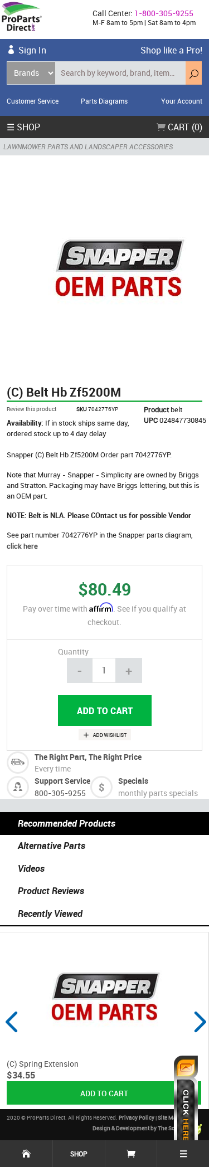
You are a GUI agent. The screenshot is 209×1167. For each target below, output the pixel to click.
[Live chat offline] (186, 1106)
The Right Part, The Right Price (88, 756)
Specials (133, 780)
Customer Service (33, 100)
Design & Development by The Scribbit (141, 1128)
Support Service (62, 780)
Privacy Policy (136, 1117)
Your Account (181, 100)
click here (22, 546)
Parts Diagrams (104, 100)
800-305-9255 (60, 793)
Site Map (169, 1117)
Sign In (32, 50)
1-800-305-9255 (163, 13)
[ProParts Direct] (42, 19)
